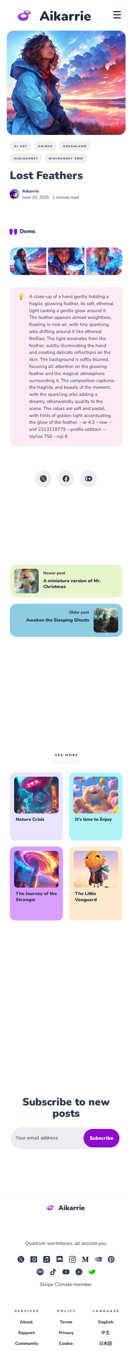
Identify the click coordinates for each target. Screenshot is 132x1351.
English (105, 1322)
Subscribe (101, 1138)
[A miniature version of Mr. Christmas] (66, 581)
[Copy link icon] (88, 478)
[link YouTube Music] (79, 1274)
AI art (21, 146)
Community (26, 1343)
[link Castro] (46, 1261)
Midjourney (26, 158)
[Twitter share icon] (43, 478)
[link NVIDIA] (98, 1261)
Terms (66, 1322)
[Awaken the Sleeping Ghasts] (66, 620)
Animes (45, 146)
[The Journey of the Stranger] (36, 883)
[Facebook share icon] (66, 478)
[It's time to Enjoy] (95, 806)
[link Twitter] (21, 1261)
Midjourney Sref (66, 158)
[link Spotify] (40, 1274)
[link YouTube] (66, 1274)
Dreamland (75, 146)
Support (26, 1333)
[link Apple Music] (34, 1261)
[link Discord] (59, 1261)
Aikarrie (30, 191)
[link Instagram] (72, 1261)
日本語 (105, 1343)
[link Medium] (85, 1261)
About (26, 1322)
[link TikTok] (53, 1274)
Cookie (66, 1343)
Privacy (66, 1333)
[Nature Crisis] (36, 806)
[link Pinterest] (111, 1261)
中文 (105, 1333)
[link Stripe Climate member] (92, 1274)
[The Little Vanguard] (95, 883)
